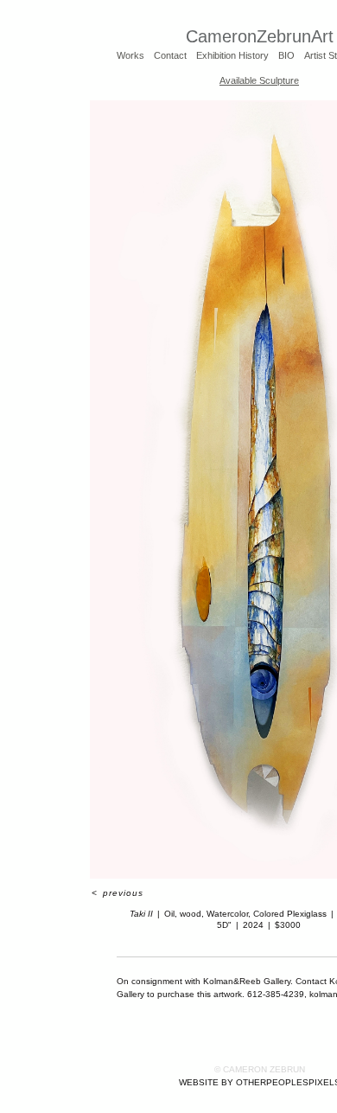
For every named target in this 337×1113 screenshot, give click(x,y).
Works (130, 55)
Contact (170, 55)
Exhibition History (232, 55)
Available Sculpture (259, 80)
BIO (286, 55)
